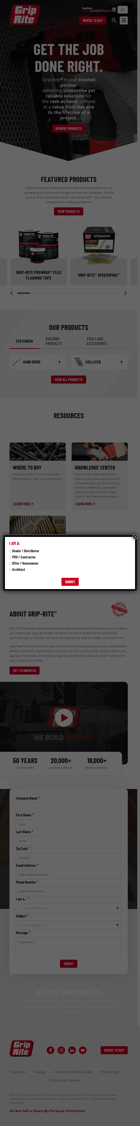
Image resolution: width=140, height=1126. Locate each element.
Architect (18, 569)
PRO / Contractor (24, 557)
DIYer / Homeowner (25, 563)
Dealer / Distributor (25, 551)
